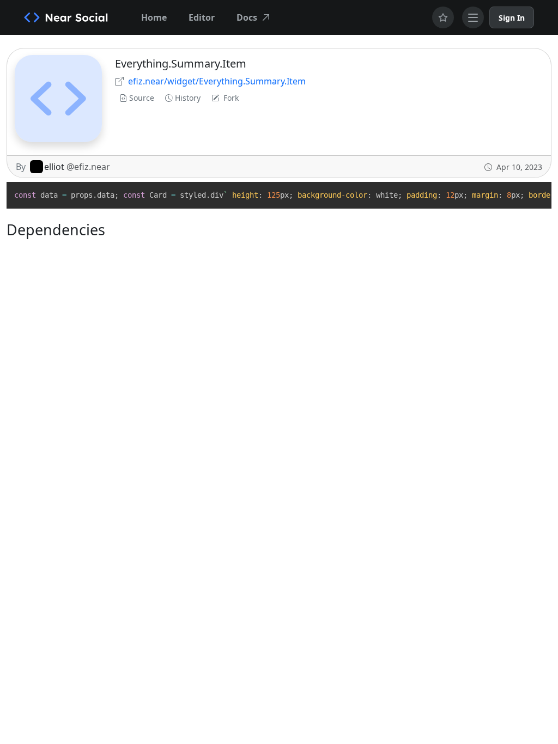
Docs (246, 17)
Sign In (512, 18)
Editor (202, 17)
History (188, 98)
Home (154, 17)
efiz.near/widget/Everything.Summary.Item (217, 81)
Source (141, 98)
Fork (231, 98)
